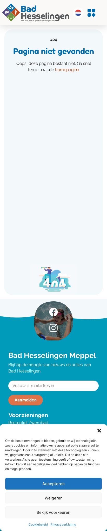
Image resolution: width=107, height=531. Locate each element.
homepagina (67, 69)
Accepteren (53, 483)
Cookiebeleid (38, 524)
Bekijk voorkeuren (53, 512)
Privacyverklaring (63, 524)
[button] (99, 430)
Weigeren (54, 498)
